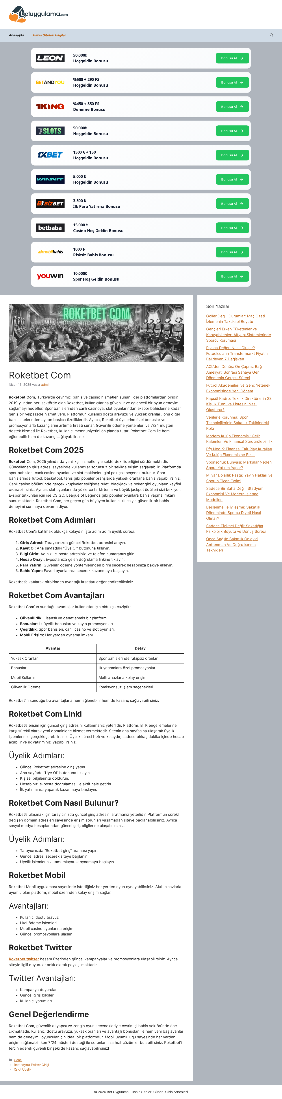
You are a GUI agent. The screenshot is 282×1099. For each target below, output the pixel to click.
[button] (271, 35)
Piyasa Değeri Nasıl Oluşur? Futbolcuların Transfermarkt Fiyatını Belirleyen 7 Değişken (237, 353)
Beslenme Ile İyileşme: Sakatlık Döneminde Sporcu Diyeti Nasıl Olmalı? (233, 513)
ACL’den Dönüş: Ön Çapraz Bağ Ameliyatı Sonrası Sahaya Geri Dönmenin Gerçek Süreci (234, 372)
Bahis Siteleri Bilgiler (49, 35)
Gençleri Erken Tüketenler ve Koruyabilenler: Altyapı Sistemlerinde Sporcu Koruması (238, 335)
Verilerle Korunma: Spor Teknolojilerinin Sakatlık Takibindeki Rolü (237, 423)
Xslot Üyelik (22, 1069)
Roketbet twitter (24, 959)
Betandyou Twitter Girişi (31, 1065)
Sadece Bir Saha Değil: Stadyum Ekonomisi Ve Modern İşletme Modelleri (234, 494)
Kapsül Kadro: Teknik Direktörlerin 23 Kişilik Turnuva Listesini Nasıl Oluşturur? (239, 404)
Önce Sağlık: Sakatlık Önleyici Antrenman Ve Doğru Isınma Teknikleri (232, 544)
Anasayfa (16, 35)
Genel (18, 1060)
